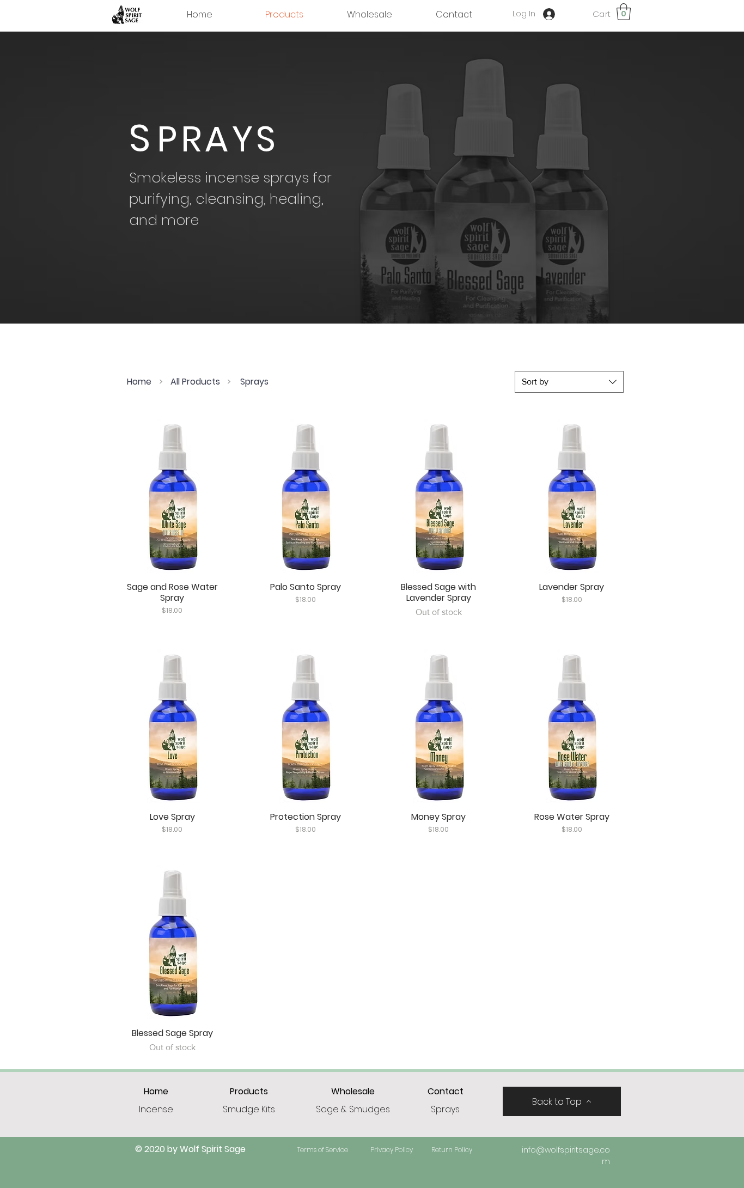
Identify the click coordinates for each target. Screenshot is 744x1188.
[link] (624, 11)
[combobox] (569, 382)
